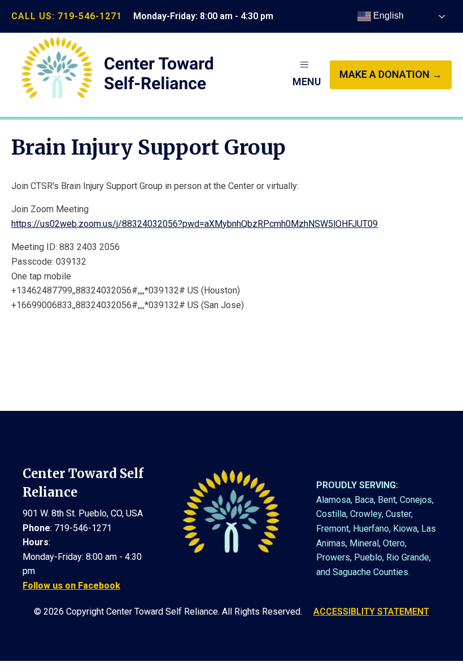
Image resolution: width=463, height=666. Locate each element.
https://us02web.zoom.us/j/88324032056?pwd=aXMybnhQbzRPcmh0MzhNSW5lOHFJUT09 (194, 223)
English (387, 15)
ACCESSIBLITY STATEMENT (371, 611)
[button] (306, 74)
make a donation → (390, 74)
